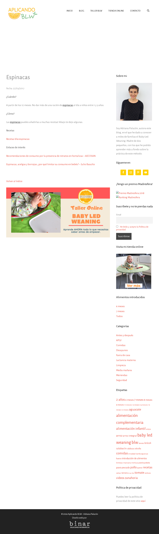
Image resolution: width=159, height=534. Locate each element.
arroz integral (130, 436)
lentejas (119, 463)
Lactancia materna (126, 360)
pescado (126, 467)
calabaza (130, 449)
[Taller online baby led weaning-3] (58, 236)
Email (118, 215)
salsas (118, 473)
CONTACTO (135, 11)
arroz (119, 435)
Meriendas (121, 375)
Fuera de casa (123, 355)
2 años (120, 399)
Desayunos (122, 350)
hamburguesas (142, 454)
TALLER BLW (96, 11)
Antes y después (124, 335)
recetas (147, 467)
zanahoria (131, 478)
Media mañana (124, 370)
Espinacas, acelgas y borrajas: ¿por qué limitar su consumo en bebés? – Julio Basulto (50, 164)
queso (139, 468)
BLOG (81, 11)
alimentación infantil (131, 428)
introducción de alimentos (134, 458)
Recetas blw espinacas (18, 139)
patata (147, 463)
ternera (124, 473)
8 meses (148, 400)
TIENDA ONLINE (116, 11)
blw (135, 442)
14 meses (144, 405)
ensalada (131, 454)
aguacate (135, 409)
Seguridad (121, 380)
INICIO (69, 11)
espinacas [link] (68, 105)
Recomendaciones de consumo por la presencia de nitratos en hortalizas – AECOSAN (51, 156)
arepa (148, 429)
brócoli (147, 443)
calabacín (121, 448)
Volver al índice (14, 181)
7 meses (120, 311)
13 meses (135, 405)
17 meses (125, 410)
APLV (119, 340)
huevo (119, 458)
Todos (119, 316)
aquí (143, 501)
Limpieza (121, 365)
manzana (127, 463)
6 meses (120, 306)
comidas (122, 453)
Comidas (120, 345)
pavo (118, 467)
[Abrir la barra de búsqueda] (148, 11)
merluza (134, 463)
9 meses (120, 405)
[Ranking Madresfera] (128, 197)
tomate (139, 472)
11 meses (128, 405)
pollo (133, 467)
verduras (148, 473)
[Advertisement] (79, 44)
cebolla (137, 448)
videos (120, 478)
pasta (141, 463)
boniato (141, 443)
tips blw (131, 473)
